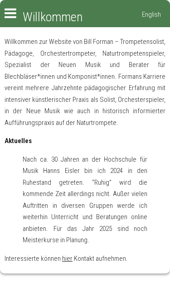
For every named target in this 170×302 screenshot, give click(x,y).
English (151, 14)
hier (67, 258)
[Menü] (8, 14)
